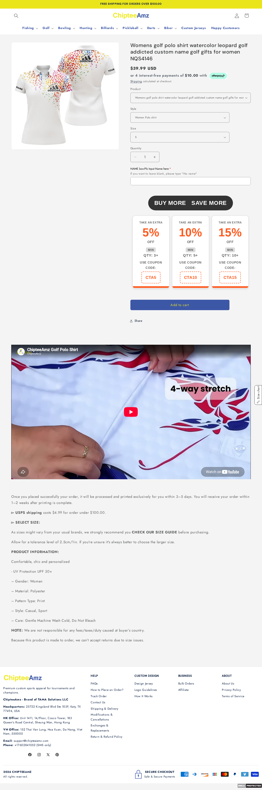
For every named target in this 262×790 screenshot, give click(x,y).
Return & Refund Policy (106, 737)
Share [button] (138, 321)
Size (133, 128)
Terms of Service (233, 696)
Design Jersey (143, 683)
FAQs (94, 683)
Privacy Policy (231, 690)
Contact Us (98, 702)
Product (135, 89)
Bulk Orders (186, 683)
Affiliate (183, 690)
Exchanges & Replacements (100, 728)
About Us (228, 683)
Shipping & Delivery (104, 709)
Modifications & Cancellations (102, 717)
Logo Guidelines (145, 690)
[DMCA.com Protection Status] (249, 787)
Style (133, 109)
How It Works (143, 696)
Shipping (136, 81)
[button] (16, 15)
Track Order (99, 696)
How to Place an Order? (107, 690)
